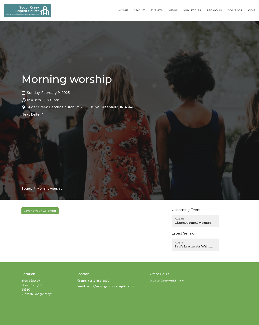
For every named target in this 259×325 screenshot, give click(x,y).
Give (251, 10)
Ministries (192, 10)
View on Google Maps (37, 294)
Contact (235, 10)
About (139, 10)
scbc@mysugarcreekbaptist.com (110, 286)
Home (123, 10)
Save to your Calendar (40, 210)
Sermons (214, 10)
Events (157, 10)
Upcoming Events (187, 210)
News (173, 10)
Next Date (31, 114)
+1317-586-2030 (98, 280)
